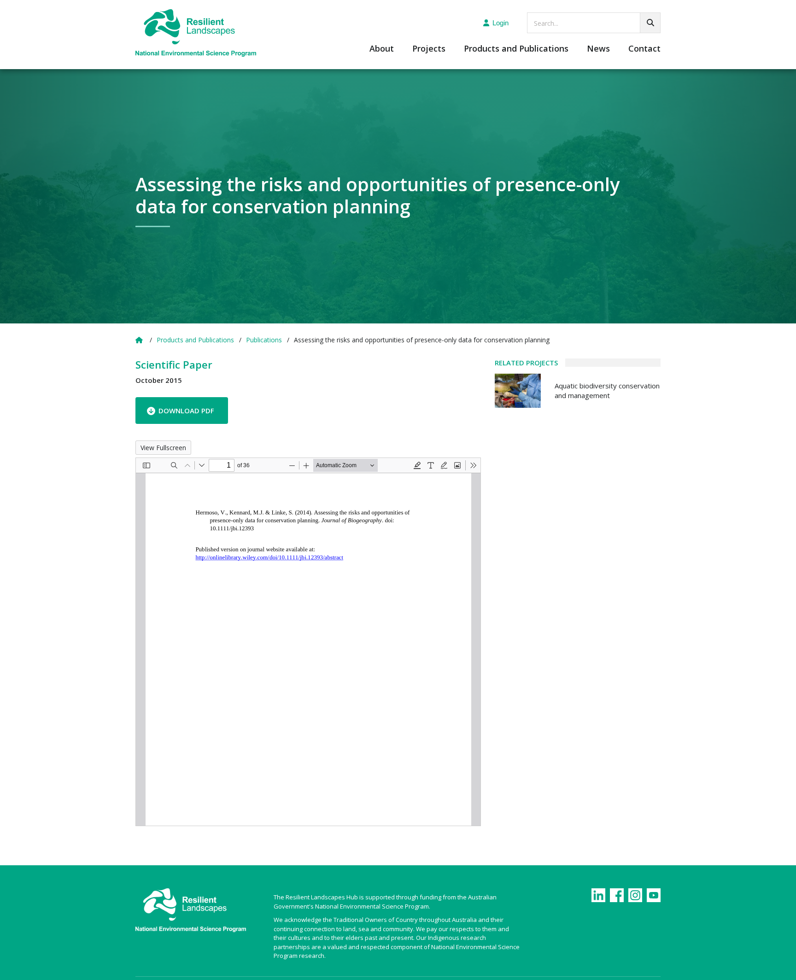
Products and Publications (516, 49)
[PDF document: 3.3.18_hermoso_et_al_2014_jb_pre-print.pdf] (308, 642)
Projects (428, 49)
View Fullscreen (163, 447)
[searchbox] (594, 22)
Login (500, 23)
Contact (644, 49)
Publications (264, 339)
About (381, 49)
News (598, 49)
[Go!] (650, 22)
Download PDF (186, 410)
